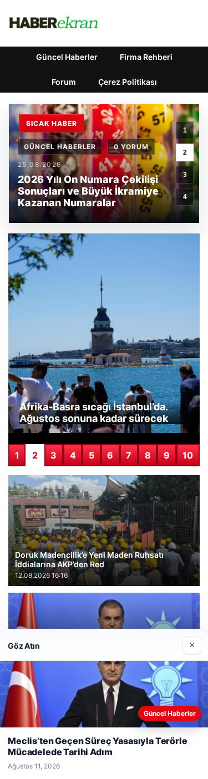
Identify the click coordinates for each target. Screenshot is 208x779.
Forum (64, 81)
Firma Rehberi (146, 57)
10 (187, 455)
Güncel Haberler (67, 57)
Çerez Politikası (127, 81)
